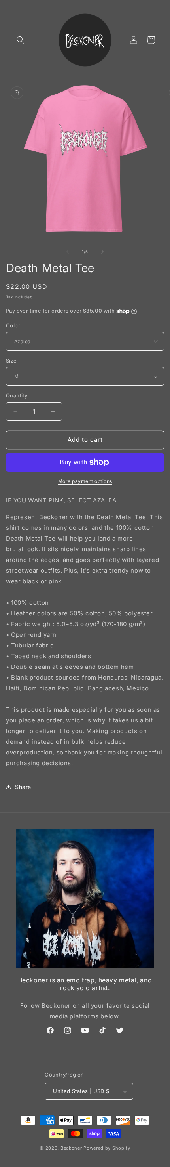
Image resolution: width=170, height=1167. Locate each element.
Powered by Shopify (106, 1148)
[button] (20, 40)
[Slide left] (67, 251)
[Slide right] (102, 251)
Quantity (16, 395)
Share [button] (23, 786)
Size (11, 360)
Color (13, 325)
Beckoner (71, 1148)
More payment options (85, 481)
